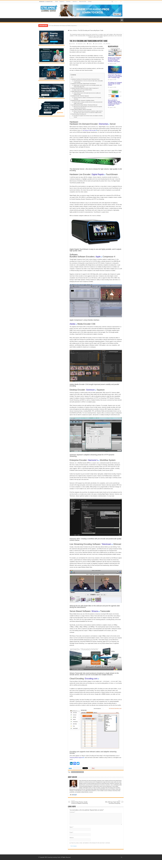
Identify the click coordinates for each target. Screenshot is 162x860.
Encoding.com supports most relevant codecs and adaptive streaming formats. (88, 116)
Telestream (106, 544)
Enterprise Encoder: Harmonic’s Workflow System (83, 100)
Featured (62, 1)
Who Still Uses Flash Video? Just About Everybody (112, 802)
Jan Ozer (73, 43)
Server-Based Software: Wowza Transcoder (82, 109)
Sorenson (90, 390)
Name (71, 827)
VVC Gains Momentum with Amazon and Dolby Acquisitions (63, 25)
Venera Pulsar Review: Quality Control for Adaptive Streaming (79, 802)
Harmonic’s (93, 460)
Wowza (95, 611)
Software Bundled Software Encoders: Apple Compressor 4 (85, 88)
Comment (72, 812)
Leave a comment (98, 43)
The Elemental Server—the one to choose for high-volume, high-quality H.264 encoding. (88, 81)
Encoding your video (77, 772)
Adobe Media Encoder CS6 (78, 91)
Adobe (72, 324)
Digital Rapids (98, 174)
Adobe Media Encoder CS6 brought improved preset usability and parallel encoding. (87, 93)
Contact (89, 1)
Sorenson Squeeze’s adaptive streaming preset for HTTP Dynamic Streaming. (87, 98)
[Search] (122, 1)
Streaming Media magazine (76, 757)
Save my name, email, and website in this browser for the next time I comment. (90, 842)
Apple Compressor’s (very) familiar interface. (83, 89)
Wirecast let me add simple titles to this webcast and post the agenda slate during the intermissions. (88, 107)
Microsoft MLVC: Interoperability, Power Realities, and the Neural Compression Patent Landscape (114, 102)
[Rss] (112, 2)
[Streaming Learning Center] (49, 8)
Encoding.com (91, 678)
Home (56, 1)
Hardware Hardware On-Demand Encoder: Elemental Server (85, 79)
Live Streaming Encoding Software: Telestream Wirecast (84, 104)
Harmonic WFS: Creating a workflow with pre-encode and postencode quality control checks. (88, 103)
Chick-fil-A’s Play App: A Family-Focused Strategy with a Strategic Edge (115, 76)
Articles (75, 30)
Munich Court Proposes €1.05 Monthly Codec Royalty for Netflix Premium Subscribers (114, 59)
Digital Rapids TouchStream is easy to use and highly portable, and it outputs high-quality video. (88, 86)
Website (72, 837)
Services (75, 1)
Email (71, 832)
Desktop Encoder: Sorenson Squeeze (80, 95)
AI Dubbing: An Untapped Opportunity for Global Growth (115, 84)
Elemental (103, 124)
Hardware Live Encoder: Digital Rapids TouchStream (84, 83)
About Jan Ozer (82, 1)
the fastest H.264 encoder (89, 130)
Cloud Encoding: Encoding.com (79, 114)
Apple (98, 256)
